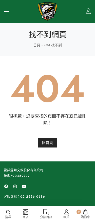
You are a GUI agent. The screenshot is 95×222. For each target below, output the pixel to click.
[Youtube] (24, 186)
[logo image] (47, 11)
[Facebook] (6, 186)
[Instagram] (15, 186)
